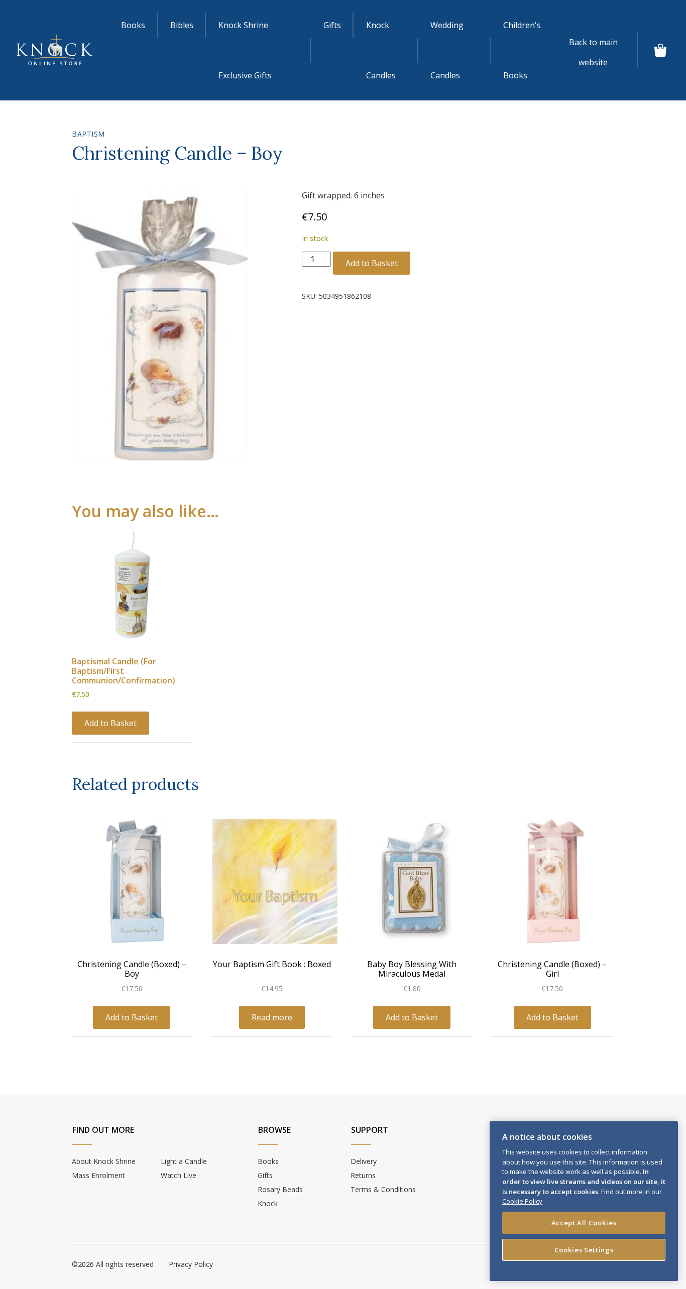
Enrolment (98, 1175)
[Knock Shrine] (54, 50)
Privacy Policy (191, 1264)
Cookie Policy (522, 1201)
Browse (274, 1129)
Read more (272, 1017)
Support (369, 1129)
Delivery (364, 1161)
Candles (381, 50)
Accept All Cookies (584, 1222)
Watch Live (178, 1175)
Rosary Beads (280, 1189)
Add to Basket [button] (110, 723)
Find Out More (103, 1129)
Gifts (332, 25)
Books (133, 25)
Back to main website (593, 44)
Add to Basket (372, 263)
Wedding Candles (447, 50)
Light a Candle (184, 1161)
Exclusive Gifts (245, 50)
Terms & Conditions (383, 1189)
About (104, 1161)
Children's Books (522, 50)
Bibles (181, 25)
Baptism (88, 134)
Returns (363, 1175)
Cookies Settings (584, 1249)
